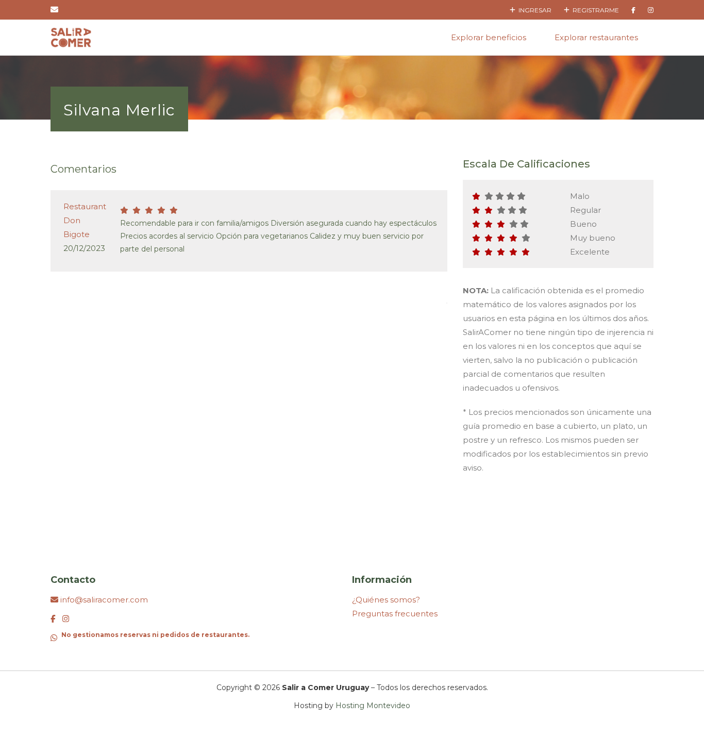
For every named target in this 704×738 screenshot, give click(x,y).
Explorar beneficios (488, 37)
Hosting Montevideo (373, 705)
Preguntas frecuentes (395, 613)
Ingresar (533, 10)
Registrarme (594, 10)
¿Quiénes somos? (386, 600)
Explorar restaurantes (596, 37)
